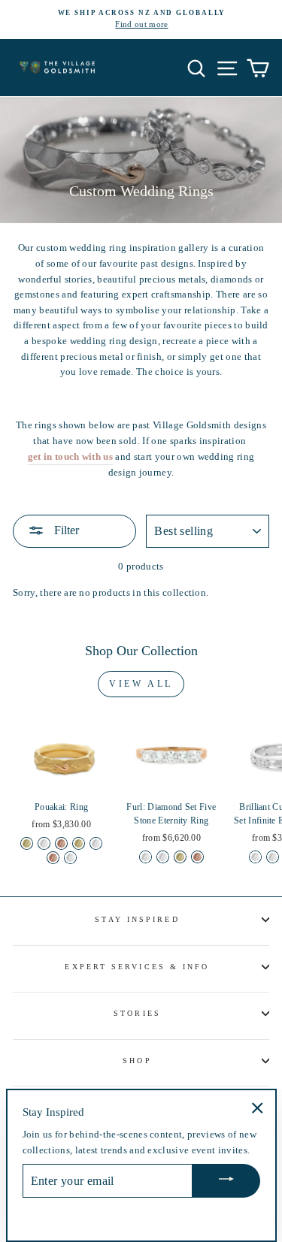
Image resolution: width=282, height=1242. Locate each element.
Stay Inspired (137, 919)
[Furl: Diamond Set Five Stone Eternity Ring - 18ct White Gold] (162, 857)
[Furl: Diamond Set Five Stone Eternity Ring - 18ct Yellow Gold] (180, 857)
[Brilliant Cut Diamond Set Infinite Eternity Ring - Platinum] (255, 857)
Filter (65, 530)
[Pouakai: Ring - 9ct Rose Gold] (61, 843)
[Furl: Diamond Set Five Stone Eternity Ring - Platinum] (145, 857)
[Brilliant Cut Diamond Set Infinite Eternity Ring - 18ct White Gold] (272, 857)
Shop (137, 1060)
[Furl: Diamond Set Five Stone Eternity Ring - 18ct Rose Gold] (197, 857)
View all (141, 683)
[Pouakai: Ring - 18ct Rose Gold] (53, 857)
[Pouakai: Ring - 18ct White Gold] (96, 843)
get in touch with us (70, 457)
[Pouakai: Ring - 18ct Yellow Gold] (78, 843)
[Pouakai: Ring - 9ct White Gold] (44, 843)
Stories (137, 1013)
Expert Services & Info (137, 966)
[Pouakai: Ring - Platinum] (70, 857)
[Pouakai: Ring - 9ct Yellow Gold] (26, 843)
